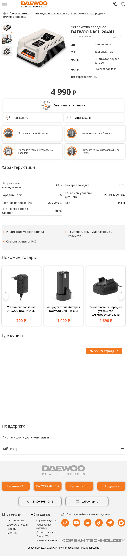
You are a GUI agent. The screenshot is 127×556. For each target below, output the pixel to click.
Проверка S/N (79, 486)
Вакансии (12, 532)
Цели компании (15, 520)
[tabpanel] (21, 296)
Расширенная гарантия (43, 526)
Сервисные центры (47, 520)
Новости (11, 528)
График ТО (42, 536)
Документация (44, 532)
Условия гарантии (46, 540)
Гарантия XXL (15, 486)
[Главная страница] (6, 13)
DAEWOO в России (17, 524)
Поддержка (111, 486)
